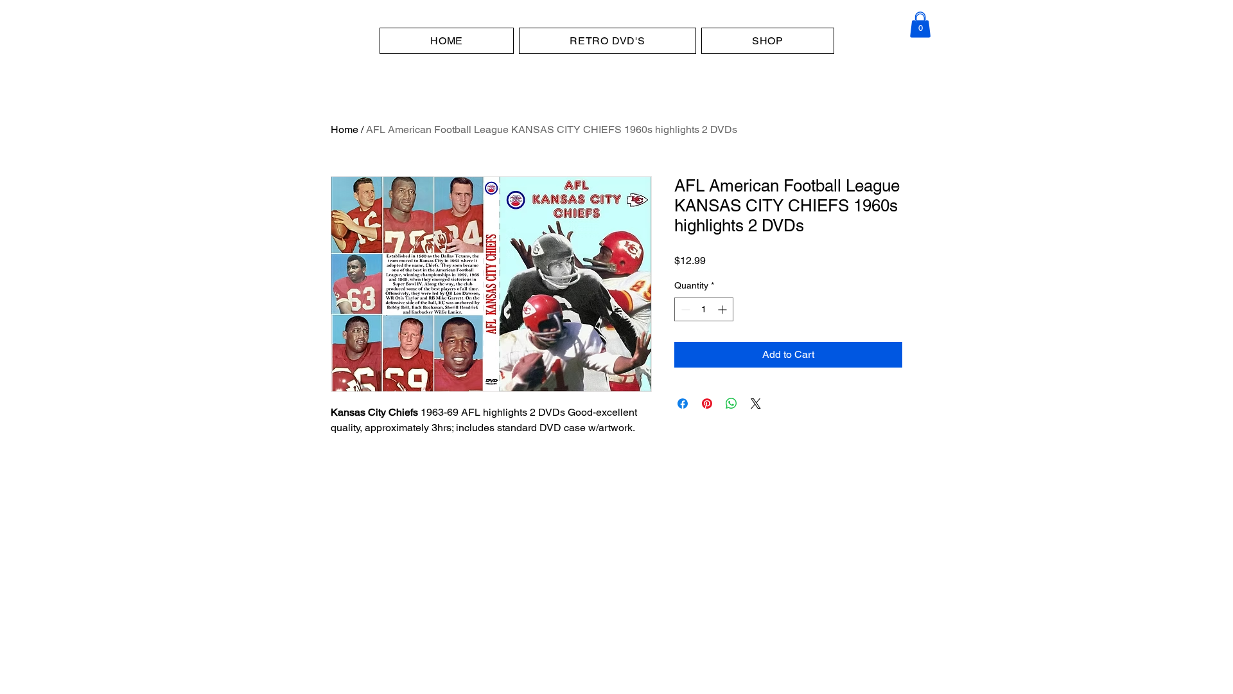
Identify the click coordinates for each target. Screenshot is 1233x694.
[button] (920, 24)
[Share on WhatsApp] (731, 403)
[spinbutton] (703, 309)
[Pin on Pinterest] (707, 403)
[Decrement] (684, 309)
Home (344, 129)
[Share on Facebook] (682, 403)
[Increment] (723, 309)
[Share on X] (756, 403)
